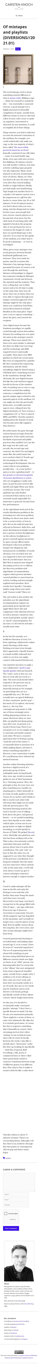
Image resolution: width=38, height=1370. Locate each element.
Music (18, 49)
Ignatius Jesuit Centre (18, 1324)
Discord (30, 832)
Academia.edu (19, 1336)
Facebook (14, 1333)
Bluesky (14, 1327)
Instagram (24, 1339)
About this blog (28, 1304)
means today (15, 98)
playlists (8, 1158)
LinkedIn (15, 1330)
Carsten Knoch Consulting (21, 1321)
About (20, 1301)
